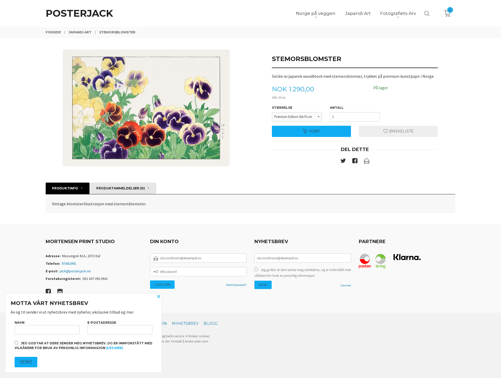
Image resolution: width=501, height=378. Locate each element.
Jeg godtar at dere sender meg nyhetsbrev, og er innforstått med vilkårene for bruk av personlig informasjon (302, 273)
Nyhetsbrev (185, 323)
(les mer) (114, 348)
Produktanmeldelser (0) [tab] (120, 188)
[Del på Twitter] (343, 161)
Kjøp (314, 131)
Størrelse (282, 108)
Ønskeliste (401, 131)
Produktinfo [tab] (65, 188)
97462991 (69, 263)
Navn (20, 323)
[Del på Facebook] (355, 161)
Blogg (211, 323)
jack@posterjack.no (75, 271)
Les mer (346, 285)
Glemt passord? (236, 285)
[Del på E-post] (366, 161)
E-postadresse (101, 323)
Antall (337, 108)
